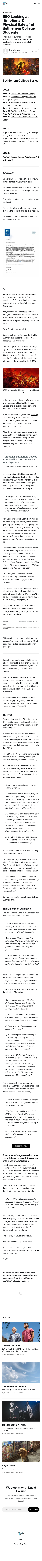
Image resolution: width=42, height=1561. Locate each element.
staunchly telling (18, 594)
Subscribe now (21, 1146)
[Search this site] (35, 3)
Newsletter (7, 12)
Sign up (21, 1539)
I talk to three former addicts (21, 317)
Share (34, 51)
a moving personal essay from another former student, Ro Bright (20, 417)
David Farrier (14, 50)
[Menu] (39, 3)
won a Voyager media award (23, 294)
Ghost (25, 1544)
